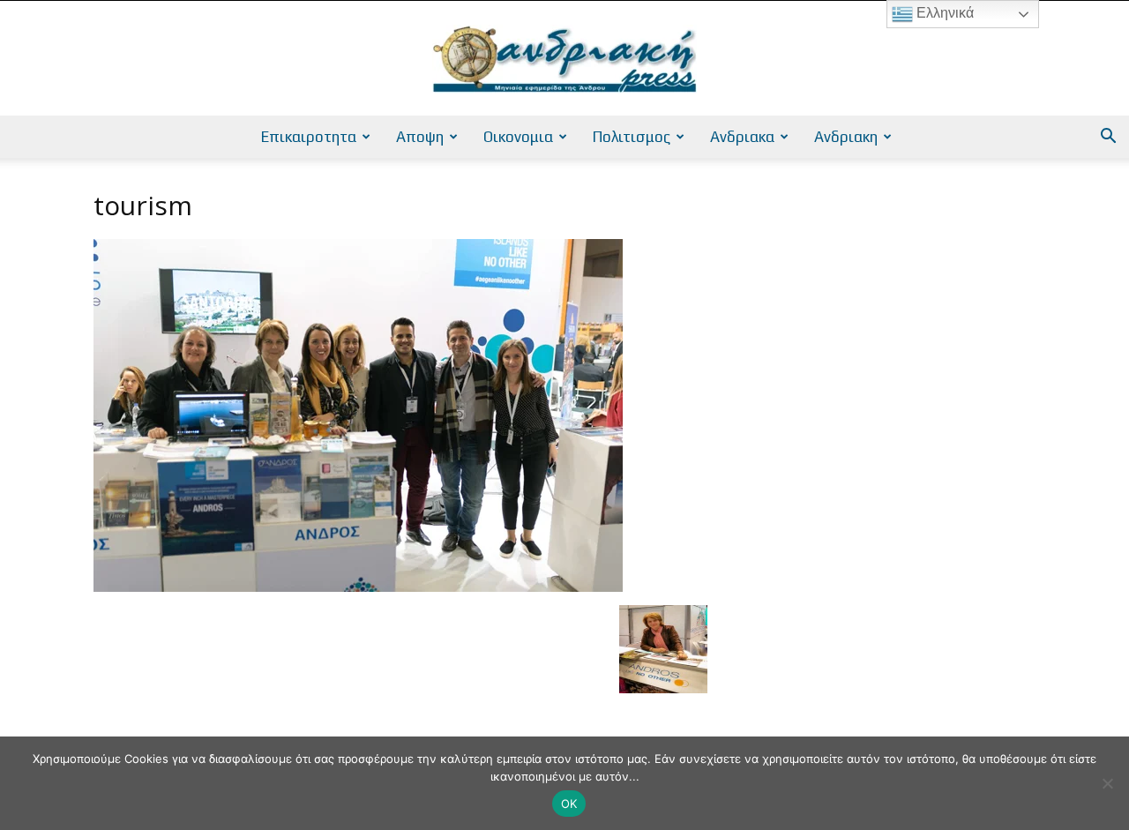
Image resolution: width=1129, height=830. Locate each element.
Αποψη (420, 137)
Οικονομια (518, 137)
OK (569, 803)
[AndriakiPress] (564, 59)
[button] (1108, 138)
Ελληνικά (943, 12)
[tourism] (358, 587)
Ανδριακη (846, 137)
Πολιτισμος (631, 137)
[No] (1107, 783)
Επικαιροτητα (308, 137)
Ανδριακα (742, 137)
